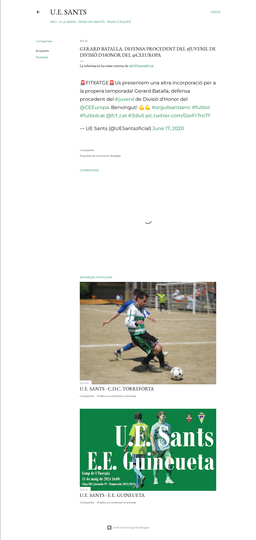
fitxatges (42, 57)
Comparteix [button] (44, 41)
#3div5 (136, 115)
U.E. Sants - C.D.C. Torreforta (117, 389)
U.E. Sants (68, 12)
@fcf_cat (116, 115)
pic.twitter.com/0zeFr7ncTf (177, 115)
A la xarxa (67, 22)
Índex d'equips (119, 22)
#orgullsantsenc (171, 107)
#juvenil (124, 99)
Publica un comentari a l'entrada (116, 396)
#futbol (201, 107)
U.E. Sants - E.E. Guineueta (112, 495)
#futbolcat (92, 115)
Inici (53, 22)
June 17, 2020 (168, 128)
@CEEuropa (94, 107)
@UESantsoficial (141, 66)
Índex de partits (91, 22)
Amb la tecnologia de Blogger (131, 527)
